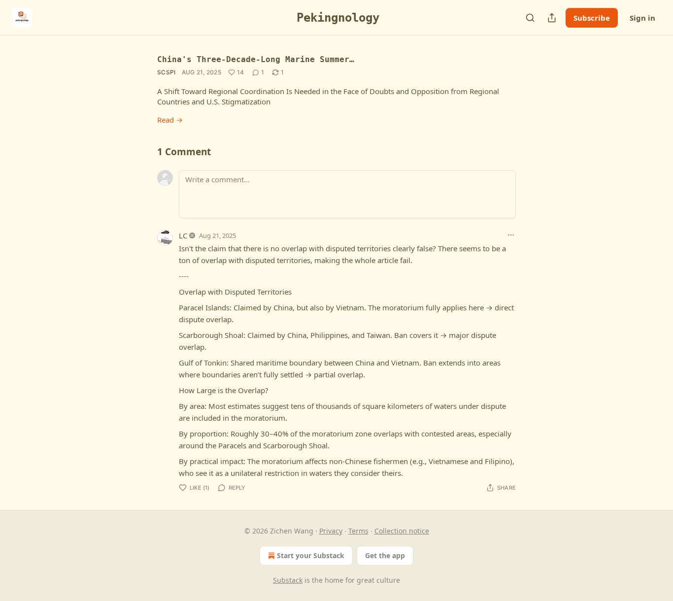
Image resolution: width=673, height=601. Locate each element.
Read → (170, 120)
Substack (288, 580)
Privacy (330, 530)
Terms (358, 530)
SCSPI (166, 72)
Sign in (642, 18)
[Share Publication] (552, 18)
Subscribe (591, 18)
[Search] (530, 18)
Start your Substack (310, 555)
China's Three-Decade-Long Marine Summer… (255, 59)
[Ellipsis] (511, 235)
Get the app (385, 555)
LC (183, 235)
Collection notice (401, 530)
